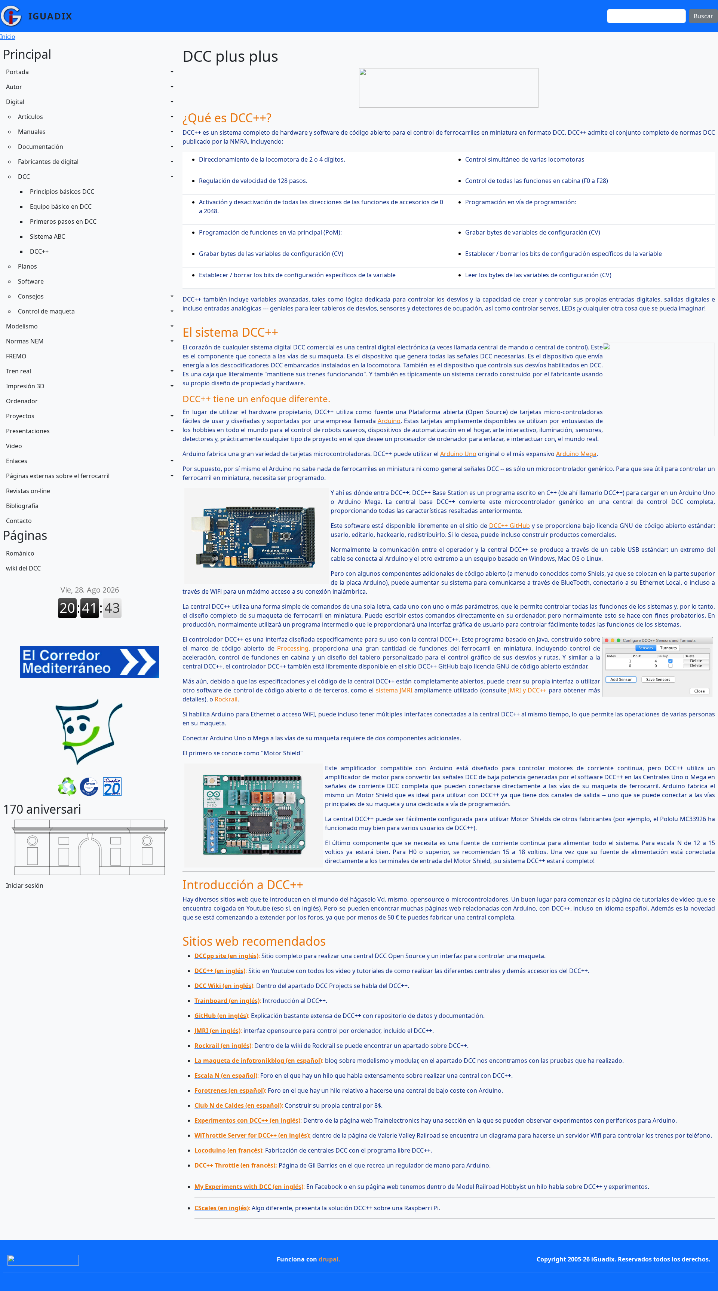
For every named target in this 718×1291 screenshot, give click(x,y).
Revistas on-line (28, 491)
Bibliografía (22, 506)
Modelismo (22, 326)
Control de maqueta (46, 311)
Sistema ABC (47, 236)
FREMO (16, 356)
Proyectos (20, 416)
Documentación (40, 147)
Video (14, 446)
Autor (14, 87)
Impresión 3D (25, 386)
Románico (20, 553)
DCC (24, 176)
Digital (15, 102)
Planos (27, 266)
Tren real (18, 371)
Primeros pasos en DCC (63, 221)
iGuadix (50, 16)
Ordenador (22, 401)
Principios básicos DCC (62, 191)
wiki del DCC (23, 568)
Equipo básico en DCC (61, 206)
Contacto (19, 521)
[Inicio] (14, 16)
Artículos (30, 117)
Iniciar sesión (24, 885)
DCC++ (39, 251)
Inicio (7, 37)
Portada (17, 72)
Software (31, 281)
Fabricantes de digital (48, 161)
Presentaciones (28, 431)
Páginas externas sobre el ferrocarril (58, 476)
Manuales (32, 132)
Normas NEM (25, 341)
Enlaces (16, 461)
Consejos (31, 296)
